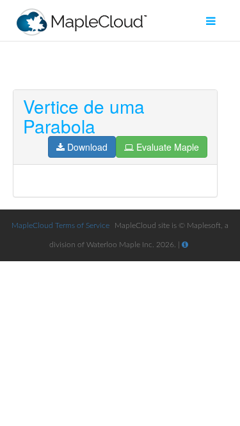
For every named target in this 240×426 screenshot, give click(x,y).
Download (87, 147)
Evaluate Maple (167, 147)
